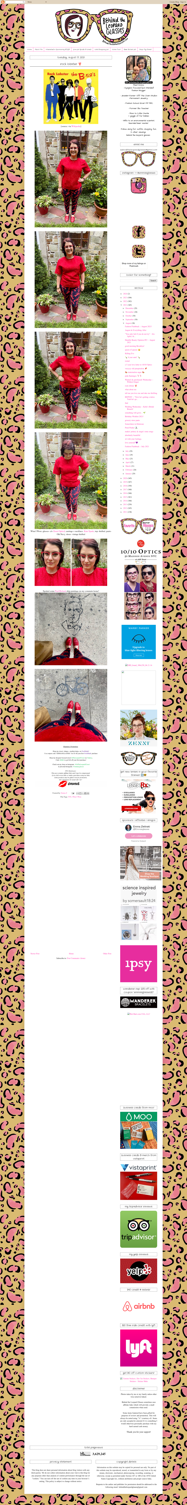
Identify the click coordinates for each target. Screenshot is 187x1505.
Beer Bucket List (130, 49)
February (129, 469)
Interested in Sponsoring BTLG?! (58, 49)
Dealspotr (143, 841)
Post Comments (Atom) (76, 958)
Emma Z (64, 793)
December (130, 308)
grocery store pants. (132, 420)
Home (29, 49)
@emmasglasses (78, 766)
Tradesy (89, 758)
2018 (125, 485)
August (129, 323)
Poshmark (134, 266)
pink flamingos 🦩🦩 (133, 376)
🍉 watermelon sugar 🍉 (134, 372)
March (128, 466)
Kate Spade (89, 531)
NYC (70, 797)
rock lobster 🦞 (131, 385)
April (128, 462)
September (130, 319)
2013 (125, 504)
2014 (125, 500)
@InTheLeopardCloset (82, 764)
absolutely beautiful (132, 435)
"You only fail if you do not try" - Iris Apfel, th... (140, 335)
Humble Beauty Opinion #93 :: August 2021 (140, 341)
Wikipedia (75, 126)
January (129, 473)
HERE (62, 760)
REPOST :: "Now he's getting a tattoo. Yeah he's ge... (140, 398)
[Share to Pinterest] (88, 793)
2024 (125, 293)
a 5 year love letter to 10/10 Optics (138, 364)
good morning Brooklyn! (134, 346)
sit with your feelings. (133, 439)
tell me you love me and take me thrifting (141, 393)
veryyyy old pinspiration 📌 (136, 368)
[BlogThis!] (80, 793)
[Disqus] (71, 839)
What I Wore (76, 797)
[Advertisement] (138, 1060)
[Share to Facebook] (85, 793)
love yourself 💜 (131, 442)
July (127, 451)
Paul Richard (60, 591)
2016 (125, 493)
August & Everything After (135, 330)
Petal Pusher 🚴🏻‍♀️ (131, 427)
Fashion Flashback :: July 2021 (137, 446)
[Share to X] (82, 793)
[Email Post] (73, 793)
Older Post (107, 953)
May (128, 458)
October (129, 315)
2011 (125, 512)
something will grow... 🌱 (135, 412)
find (126, 403)
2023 (125, 297)
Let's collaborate (138, 835)
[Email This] (77, 793)
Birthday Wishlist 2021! (134, 416)
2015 (125, 497)
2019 (125, 482)
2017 (125, 489)
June (128, 454)
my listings (138, 263)
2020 (125, 478)
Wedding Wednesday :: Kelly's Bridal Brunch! (139, 407)
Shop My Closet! (145, 49)
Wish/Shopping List (102, 49)
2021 (125, 305)
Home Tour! (116, 49)
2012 (125, 508)
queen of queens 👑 (132, 349)
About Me (38, 49)
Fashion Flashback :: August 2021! (138, 326)
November (130, 312)
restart (127, 361)
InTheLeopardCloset (77, 758)
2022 (125, 301)
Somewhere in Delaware (134, 424)
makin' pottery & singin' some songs (139, 431)
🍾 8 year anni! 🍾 (132, 357)
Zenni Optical (59, 531)
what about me (130, 389)
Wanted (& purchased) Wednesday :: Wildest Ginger (139, 380)
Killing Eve (129, 353)
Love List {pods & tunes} (82, 49)
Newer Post (35, 953)
